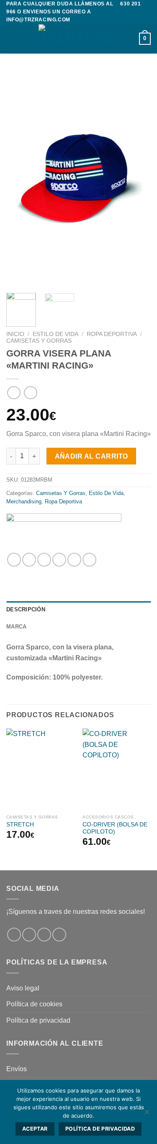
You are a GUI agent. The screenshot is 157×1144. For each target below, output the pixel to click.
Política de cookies (34, 1004)
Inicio (15, 334)
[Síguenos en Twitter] (44, 934)
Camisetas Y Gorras (39, 341)
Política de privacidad (38, 1020)
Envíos (16, 1068)
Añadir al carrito (91, 456)
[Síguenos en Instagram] (29, 934)
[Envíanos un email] (59, 934)
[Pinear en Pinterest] (74, 560)
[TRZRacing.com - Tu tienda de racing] (79, 39)
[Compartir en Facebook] (29, 560)
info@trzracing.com (38, 20)
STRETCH (20, 824)
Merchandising (23, 501)
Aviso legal (22, 988)
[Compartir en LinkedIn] (89, 560)
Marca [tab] (16, 626)
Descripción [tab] (25, 609)
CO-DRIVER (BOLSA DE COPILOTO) (114, 828)
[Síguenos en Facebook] (14, 934)
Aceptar (35, 1129)
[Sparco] (63, 529)
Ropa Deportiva (112, 334)
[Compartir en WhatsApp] (14, 560)
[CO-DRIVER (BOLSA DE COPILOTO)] (116, 769)
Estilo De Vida (55, 334)
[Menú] (11, 38)
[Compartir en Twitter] (44, 560)
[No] (146, 1114)
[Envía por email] (59, 560)
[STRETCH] (40, 769)
